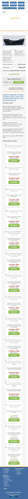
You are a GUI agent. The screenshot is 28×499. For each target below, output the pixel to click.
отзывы (21, 5)
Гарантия (18, 474)
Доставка (18, 472)
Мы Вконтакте (13, 8)
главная (5, 2)
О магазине (7, 470)
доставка (5, 5)
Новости (6, 472)
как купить (13, 2)
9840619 (21, 16)
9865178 (14, 16)
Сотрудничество (8, 480)
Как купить (19, 470)
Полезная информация (7, 478)
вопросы (13, 5)
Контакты (6, 471)
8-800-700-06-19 (15, 18)
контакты (21, 8)
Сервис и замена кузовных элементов (6, 483)
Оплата (18, 471)
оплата (21, 2)
